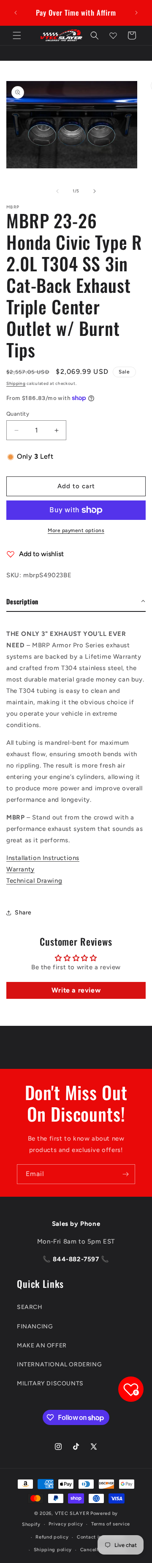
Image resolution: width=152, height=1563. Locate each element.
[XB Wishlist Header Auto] (113, 35)
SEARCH (30, 1307)
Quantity (17, 414)
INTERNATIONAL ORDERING (59, 1364)
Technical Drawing (34, 880)
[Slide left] (57, 191)
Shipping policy (53, 1549)
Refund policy (51, 1537)
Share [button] (23, 912)
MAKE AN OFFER (42, 1345)
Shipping (16, 383)
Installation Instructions (42, 858)
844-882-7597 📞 (80, 1259)
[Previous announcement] (15, 12)
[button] (17, 35)
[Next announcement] (136, 12)
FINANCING (35, 1326)
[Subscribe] (125, 1174)
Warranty (20, 869)
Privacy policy (66, 1524)
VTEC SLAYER (72, 1513)
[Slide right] (94, 191)
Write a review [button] (76, 990)
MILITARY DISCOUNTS (50, 1383)
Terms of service (110, 1524)
